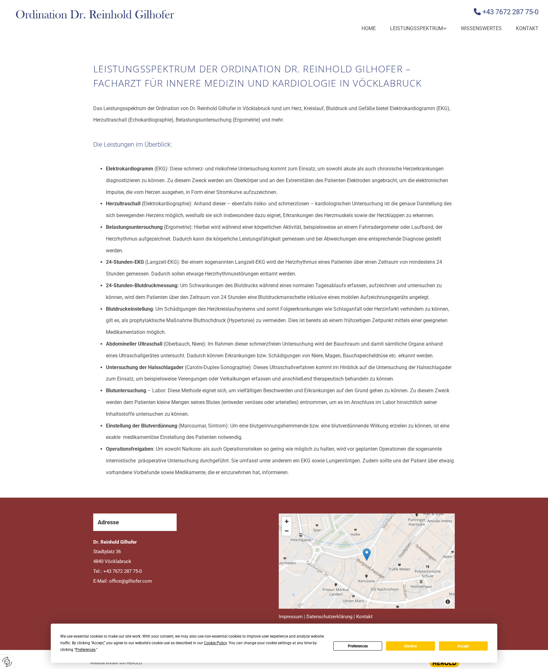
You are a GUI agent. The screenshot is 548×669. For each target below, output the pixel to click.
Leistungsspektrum (416, 28)
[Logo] (94, 14)
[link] (411, 28)
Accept (463, 646)
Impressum (291, 616)
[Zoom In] (286, 521)
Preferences (358, 646)
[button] (367, 554)
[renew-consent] (7, 662)
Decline (410, 646)
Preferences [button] (85, 649)
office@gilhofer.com (130, 581)
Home (369, 28)
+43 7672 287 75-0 (510, 12)
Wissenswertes (481, 28)
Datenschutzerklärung (329, 616)
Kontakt (527, 28)
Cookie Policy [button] (215, 643)
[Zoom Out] (286, 531)
